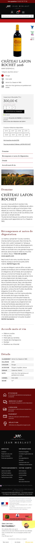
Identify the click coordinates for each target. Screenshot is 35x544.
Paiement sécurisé (6, 454)
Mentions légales (24, 451)
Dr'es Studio (28, 494)
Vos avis (21, 460)
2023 (26, 134)
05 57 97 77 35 (19, 491)
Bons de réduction (24, 481)
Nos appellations (24, 458)
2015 (6, 131)
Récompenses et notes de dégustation (15, 156)
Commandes (22, 475)
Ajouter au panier (14, 111)
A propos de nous (24, 462)
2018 (19, 131)
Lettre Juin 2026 (5, 471)
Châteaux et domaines (25, 464)
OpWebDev (21, 494)
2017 (12, 131)
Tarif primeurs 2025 (6, 477)
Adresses (21, 479)
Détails (4, 160)
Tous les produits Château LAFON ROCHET (17, 144)
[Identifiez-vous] (12, 12)
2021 (13, 134)
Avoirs (20, 477)
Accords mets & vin (9, 165)
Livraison (3, 451)
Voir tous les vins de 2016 (11, 140)
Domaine (5, 151)
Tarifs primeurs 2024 (7, 475)
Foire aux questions (7, 458)
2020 (6, 134)
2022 (19, 134)
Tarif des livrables (6, 473)
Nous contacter (5, 456)
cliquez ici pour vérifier (8, 487)
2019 (25, 131)
